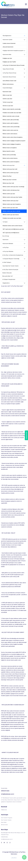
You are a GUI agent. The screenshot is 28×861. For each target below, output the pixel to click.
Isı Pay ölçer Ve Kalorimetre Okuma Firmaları (13, 65)
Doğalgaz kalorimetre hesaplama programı (13, 50)
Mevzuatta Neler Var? (7, 276)
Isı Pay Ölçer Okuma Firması (9, 73)
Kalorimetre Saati (7, 91)
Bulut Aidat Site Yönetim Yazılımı (11, 266)
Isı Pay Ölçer (6, 247)
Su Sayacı (5, 222)
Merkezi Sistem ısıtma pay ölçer (10, 200)
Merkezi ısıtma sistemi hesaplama (11, 161)
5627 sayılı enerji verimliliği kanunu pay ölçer (13, 229)
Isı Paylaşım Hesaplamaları (8, 279)
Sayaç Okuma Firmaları (8, 69)
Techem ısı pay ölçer (8, 102)
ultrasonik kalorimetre (8, 47)
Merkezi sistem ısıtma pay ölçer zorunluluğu (13, 186)
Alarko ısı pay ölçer (7, 95)
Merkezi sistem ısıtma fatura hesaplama (12, 137)
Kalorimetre (5, 239)
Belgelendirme (6, 283)
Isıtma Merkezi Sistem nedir (9, 80)
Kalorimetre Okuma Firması (9, 77)
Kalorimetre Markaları (8, 243)
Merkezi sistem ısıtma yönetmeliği (11, 126)
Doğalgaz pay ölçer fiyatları (9, 61)
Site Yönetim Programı (6, 817)
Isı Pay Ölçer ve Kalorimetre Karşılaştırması (12, 255)
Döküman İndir (26, 435)
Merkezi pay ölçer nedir (8, 183)
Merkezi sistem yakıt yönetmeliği (11, 119)
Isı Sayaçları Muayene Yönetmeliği (11, 258)
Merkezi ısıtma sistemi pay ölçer (11, 172)
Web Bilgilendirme (7, 35)
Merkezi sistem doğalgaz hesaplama (12, 144)
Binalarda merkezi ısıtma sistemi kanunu (12, 225)
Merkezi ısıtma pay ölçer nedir (10, 169)
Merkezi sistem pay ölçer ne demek (11, 211)
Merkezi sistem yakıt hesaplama (10, 123)
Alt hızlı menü (4, 824)
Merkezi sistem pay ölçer (9, 193)
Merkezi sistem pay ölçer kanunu (11, 214)
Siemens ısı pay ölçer (8, 105)
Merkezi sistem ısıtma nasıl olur (10, 130)
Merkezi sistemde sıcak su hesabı (11, 116)
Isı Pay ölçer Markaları (8, 251)
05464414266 (4, 837)
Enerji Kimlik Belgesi (7, 88)
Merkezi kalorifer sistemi (9, 151)
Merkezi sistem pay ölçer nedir (10, 207)
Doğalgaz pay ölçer (7, 58)
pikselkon (14, 857)
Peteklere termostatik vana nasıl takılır (12, 112)
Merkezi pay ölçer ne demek (9, 179)
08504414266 (5, 791)
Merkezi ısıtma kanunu (8, 84)
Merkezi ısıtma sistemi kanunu (10, 158)
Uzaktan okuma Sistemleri (9, 43)
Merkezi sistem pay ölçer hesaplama (12, 204)
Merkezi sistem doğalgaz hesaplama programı (14, 140)
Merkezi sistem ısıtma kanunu (10, 133)
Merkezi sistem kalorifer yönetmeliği (11, 109)
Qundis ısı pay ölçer (7, 98)
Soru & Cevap (5, 236)
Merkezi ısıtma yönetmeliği (9, 154)
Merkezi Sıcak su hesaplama (10, 147)
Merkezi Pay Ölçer (7, 176)
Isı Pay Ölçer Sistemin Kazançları (10, 269)
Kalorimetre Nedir (7, 54)
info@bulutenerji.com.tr (7, 794)
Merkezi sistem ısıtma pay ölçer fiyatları (12, 197)
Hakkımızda (4, 809)
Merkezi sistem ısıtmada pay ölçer (11, 190)
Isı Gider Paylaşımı (6, 262)
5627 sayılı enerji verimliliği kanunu (11, 232)
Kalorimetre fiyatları (7, 39)
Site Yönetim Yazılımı (6, 820)
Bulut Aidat (3, 822)
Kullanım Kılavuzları (7, 273)
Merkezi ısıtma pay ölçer (9, 165)
